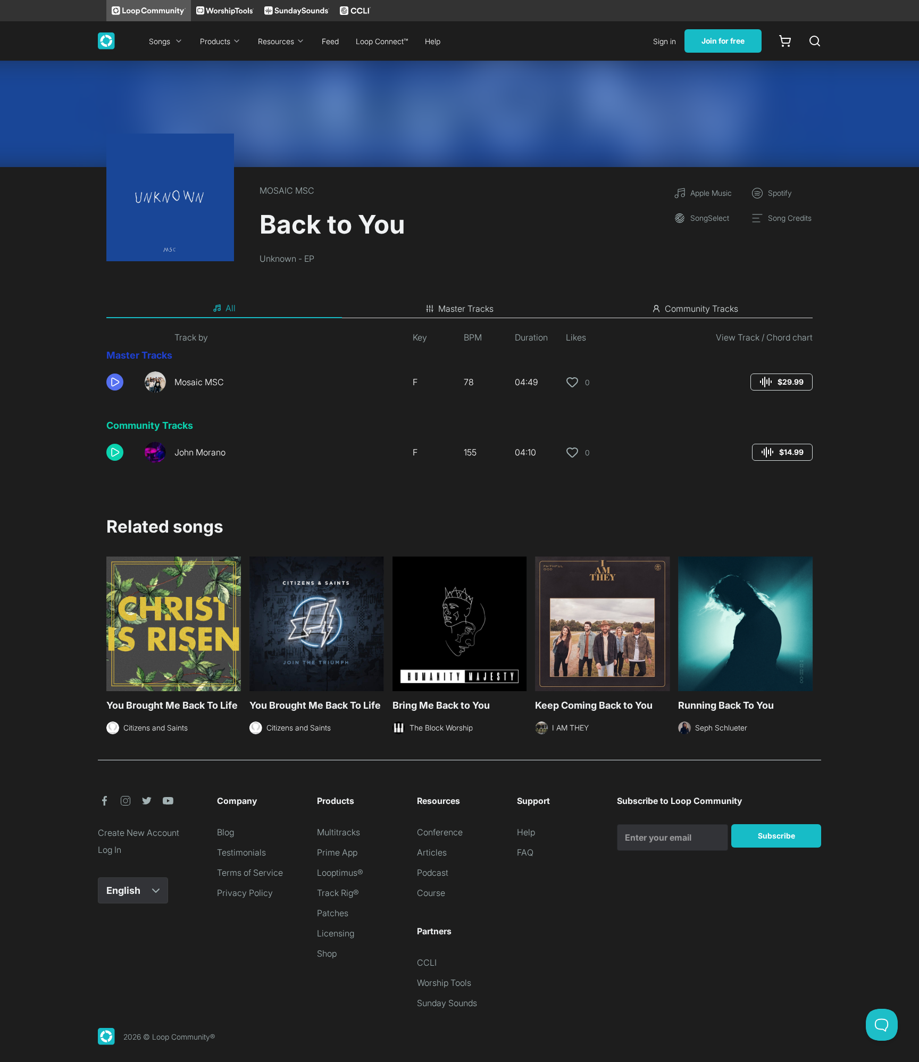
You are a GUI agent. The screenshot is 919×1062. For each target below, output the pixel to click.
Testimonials (241, 852)
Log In (109, 849)
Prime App (337, 852)
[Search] (814, 41)
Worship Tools (444, 982)
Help (432, 41)
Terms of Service (250, 872)
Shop (327, 953)
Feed (330, 41)
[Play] (114, 382)
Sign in (664, 41)
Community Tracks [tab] (701, 308)
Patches (332, 913)
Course (431, 892)
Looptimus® (340, 872)
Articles (432, 852)
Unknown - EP (287, 258)
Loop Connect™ (382, 41)
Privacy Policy (245, 892)
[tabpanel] (459, 401)
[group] (781, 382)
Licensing (335, 933)
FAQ (525, 852)
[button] (121, 382)
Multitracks (338, 832)
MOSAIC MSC (287, 190)
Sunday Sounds (447, 1003)
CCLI (427, 962)
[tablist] (459, 308)
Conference (440, 832)
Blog (225, 832)
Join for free (723, 40)
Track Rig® (338, 892)
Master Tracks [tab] (466, 308)
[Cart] (785, 41)
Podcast (432, 872)
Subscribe (776, 835)
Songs (159, 41)
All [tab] (230, 308)
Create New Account (138, 832)
